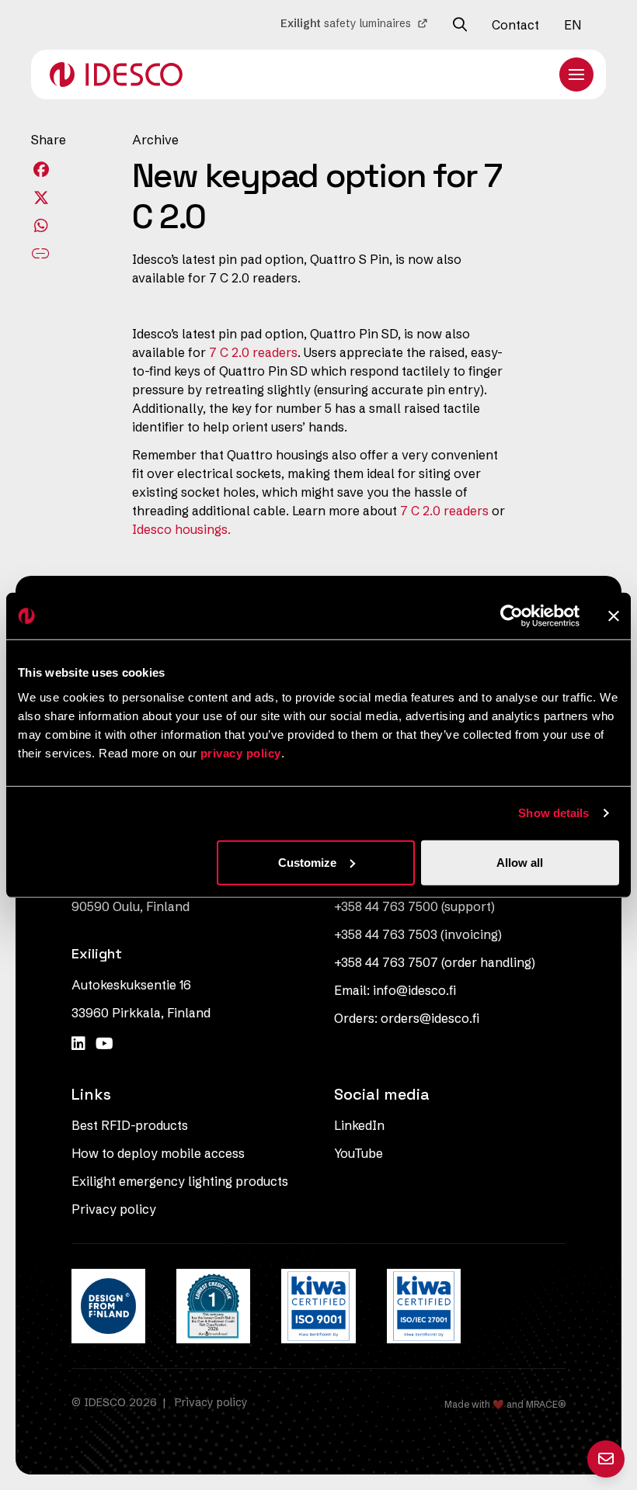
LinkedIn (359, 1125)
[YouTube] (104, 1043)
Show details (553, 813)
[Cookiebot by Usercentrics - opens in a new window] (512, 616)
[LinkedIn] (80, 1043)
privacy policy (240, 752)
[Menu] (576, 74)
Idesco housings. (181, 529)
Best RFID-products (129, 1125)
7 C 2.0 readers (253, 352)
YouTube (358, 1153)
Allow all (519, 861)
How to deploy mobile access (158, 1153)
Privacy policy (113, 1209)
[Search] (460, 25)
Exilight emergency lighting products (179, 1181)
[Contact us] (606, 1459)
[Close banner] (613, 616)
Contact (515, 25)
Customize (307, 861)
